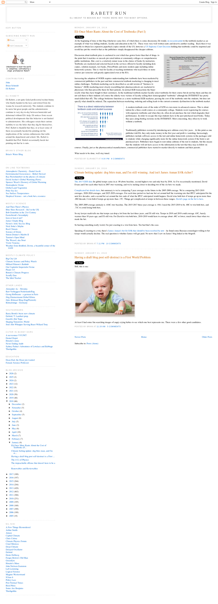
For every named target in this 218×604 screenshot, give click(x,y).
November (17, 407)
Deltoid (9, 552)
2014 (11, 484)
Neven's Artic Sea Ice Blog (18, 223)
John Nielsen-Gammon (16, 566)
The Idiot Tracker (13, 277)
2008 (11, 505)
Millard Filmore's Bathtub (17, 264)
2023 (11, 383)
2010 (11, 498)
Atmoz (9, 532)
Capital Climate (13, 535)
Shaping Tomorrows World (17, 321)
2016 (11, 477)
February (16, 438)
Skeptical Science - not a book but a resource (26, 196)
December (17, 404)
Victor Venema (12, 242)
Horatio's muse (12, 340)
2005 (11, 515)
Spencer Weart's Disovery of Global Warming (26, 182)
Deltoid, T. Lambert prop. (17, 316)
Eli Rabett (10, 88)
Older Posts (207, 336)
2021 (11, 390)
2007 (11, 508)
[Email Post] (125, 159)
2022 (11, 387)
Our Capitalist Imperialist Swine (20, 266)
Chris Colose (11, 538)
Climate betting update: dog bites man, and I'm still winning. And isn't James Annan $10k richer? (134, 172)
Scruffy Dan (11, 275)
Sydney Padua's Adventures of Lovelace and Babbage (29, 346)
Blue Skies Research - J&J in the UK (22, 209)
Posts (12, 40)
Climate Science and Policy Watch (21, 261)
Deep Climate (12, 546)
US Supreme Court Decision (158, 46)
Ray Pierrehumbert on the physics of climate (25, 176)
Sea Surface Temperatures (17, 193)
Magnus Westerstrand (15, 574)
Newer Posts (80, 336)
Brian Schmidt (12, 85)
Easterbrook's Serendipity (17, 214)
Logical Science (13, 571)
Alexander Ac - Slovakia (16, 288)
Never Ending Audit (14, 343)
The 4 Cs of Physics (20, 459)
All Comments (16, 45)
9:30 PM (105, 159)
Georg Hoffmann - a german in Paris (22, 294)
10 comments (113, 244)
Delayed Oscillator (14, 549)
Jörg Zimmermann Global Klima (20, 297)
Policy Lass (11, 579)
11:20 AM (101, 326)
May (14, 428)
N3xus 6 (9, 577)
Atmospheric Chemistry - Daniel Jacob (23, 171)
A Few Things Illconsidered (18, 527)
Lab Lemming (12, 568)
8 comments (118, 159)
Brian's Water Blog (14, 154)
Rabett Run (109, 13)
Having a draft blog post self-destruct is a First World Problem (113, 257)
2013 (11, 487)
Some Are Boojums (14, 588)
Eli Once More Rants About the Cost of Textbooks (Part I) (110, 32)
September (17, 414)
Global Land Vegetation (16, 187)
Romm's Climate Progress (17, 272)
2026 (11, 373)
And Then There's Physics (17, 206)
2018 (11, 401)
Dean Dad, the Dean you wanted (20, 359)
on (168, 40)
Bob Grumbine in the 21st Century (21, 212)
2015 (11, 481)
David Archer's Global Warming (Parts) (23, 179)
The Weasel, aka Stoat (16, 240)
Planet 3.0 (10, 269)
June (14, 424)
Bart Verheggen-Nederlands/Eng (20, 291)
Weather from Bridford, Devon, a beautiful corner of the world (30, 246)
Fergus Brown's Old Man (17, 557)
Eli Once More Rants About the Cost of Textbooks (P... (28, 446)
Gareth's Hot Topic (14, 318)
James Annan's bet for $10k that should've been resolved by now (136, 230)
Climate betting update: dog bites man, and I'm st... (32, 451)
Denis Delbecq (12, 554)
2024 (11, 380)
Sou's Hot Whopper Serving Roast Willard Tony (27, 324)
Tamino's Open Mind (15, 237)
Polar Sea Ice (12, 190)
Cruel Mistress (12, 543)
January (15, 442)
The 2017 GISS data (83, 181)
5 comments (114, 326)
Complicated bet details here (87, 190)
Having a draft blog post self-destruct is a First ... (33, 456)
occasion (174, 40)
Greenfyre (10, 560)
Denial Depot (12, 337)
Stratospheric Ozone (15, 184)
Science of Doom (13, 231)
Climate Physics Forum (16, 541)
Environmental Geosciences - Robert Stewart (26, 173)
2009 (11, 501)
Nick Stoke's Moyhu (14, 226)
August (15, 417)
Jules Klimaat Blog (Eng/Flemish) (21, 299)
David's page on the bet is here (189, 198)
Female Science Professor (17, 362)
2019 (11, 397)
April (14, 431)
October (16, 410)
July (14, 421)
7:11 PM (100, 244)
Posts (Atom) (92, 343)
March (15, 435)
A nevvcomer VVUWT (16, 335)
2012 (11, 491)
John (8, 82)
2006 (11, 512)
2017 (11, 474)
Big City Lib (11, 258)
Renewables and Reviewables (24, 468)
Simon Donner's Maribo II (17, 234)
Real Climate (12, 228)
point (180, 40)
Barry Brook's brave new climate (20, 313)
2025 (11, 376)
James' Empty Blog (14, 220)
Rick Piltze (11, 585)
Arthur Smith (11, 529)
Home (144, 336)
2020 (11, 394)
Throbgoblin (11, 348)
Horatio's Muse (12, 563)
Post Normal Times (14, 582)
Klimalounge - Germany (16, 302)
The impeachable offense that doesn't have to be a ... (33, 464)
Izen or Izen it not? (14, 217)
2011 (11, 494)
